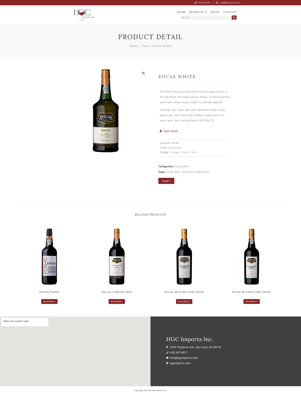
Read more (49, 301)
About (215, 12)
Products (196, 12)
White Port (202, 172)
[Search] (234, 18)
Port (145, 46)
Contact (230, 12)
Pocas (178, 166)
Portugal (187, 172)
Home (181, 12)
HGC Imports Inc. (189, 339)
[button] (166, 181)
